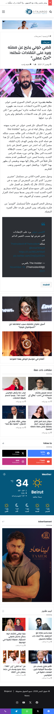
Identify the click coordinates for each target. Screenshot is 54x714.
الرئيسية (46, 36)
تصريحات (37, 36)
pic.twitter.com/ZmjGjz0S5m (29, 255)
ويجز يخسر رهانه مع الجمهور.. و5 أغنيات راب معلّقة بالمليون (42, 636)
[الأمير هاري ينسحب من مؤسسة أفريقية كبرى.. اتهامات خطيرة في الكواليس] (40, 656)
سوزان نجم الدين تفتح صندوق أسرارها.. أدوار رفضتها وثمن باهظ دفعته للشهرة (41, 425)
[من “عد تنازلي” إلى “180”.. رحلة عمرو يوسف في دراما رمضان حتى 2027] (13, 656)
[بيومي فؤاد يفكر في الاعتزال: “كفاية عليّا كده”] (14, 412)
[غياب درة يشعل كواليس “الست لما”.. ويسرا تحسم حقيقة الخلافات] (14, 383)
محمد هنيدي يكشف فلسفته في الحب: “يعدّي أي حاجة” (40, 395)
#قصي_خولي (38, 231)
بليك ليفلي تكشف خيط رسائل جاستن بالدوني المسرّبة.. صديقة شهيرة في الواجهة (14, 638)
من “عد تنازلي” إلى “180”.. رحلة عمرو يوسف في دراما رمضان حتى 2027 (14, 669)
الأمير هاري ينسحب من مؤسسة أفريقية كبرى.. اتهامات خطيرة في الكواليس (42, 671)
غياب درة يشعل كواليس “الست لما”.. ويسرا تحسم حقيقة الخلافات (15, 395)
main (45, 284)
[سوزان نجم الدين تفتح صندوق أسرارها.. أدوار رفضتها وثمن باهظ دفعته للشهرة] (40, 412)
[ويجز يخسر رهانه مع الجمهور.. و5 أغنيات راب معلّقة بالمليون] (40, 624)
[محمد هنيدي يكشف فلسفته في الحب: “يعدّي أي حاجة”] (40, 383)
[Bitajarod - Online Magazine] (36, 12)
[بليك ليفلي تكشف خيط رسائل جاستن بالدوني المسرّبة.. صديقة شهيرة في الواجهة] (13, 624)
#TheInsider (31, 243)
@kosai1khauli (37, 247)
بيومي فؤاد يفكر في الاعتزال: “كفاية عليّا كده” (15, 423)
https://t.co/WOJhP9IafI (32, 251)
